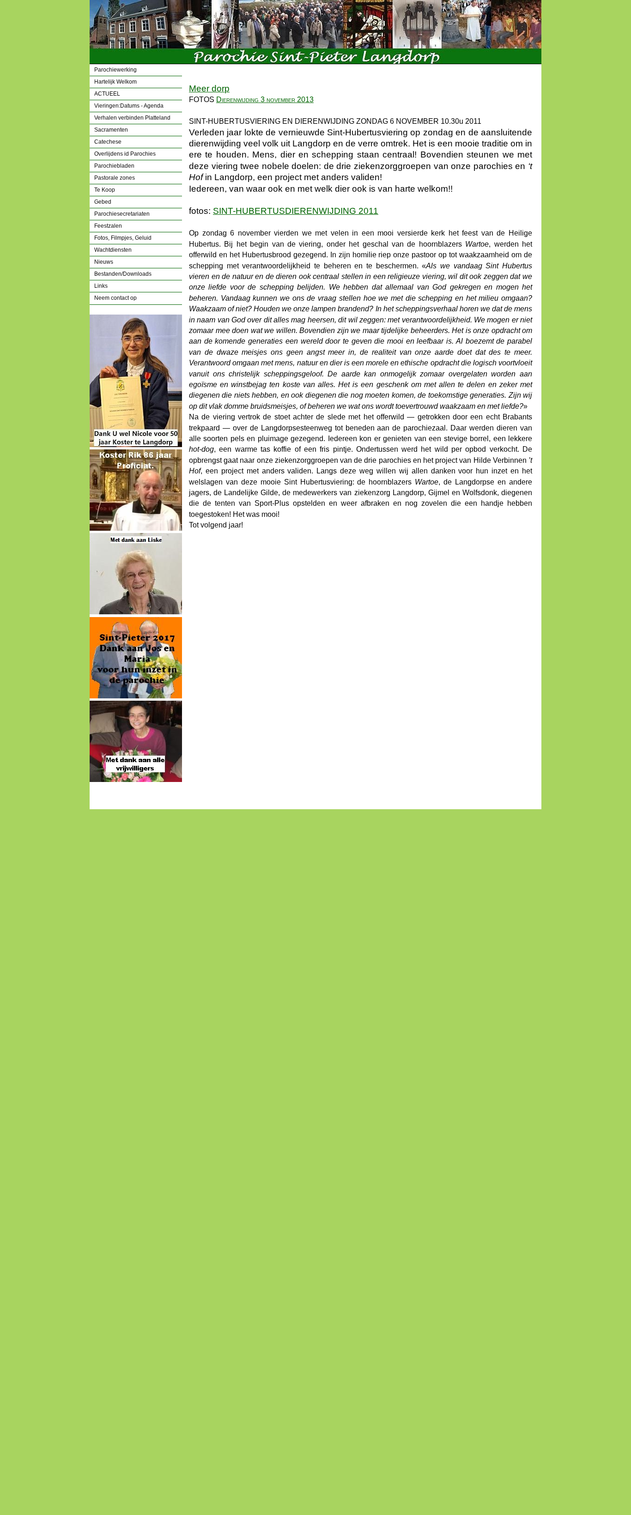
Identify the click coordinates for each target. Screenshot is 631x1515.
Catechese (107, 142)
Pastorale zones (114, 178)
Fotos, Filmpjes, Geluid (123, 238)
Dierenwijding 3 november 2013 (265, 99)
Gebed (102, 202)
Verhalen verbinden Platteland (132, 118)
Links (101, 286)
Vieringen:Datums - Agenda (129, 106)
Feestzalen (108, 226)
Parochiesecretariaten (122, 214)
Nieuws (103, 262)
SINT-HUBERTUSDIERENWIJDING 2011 (295, 211)
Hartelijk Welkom (115, 82)
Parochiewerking (115, 70)
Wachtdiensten (113, 250)
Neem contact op (115, 298)
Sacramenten (111, 130)
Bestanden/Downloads (123, 274)
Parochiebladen (114, 166)
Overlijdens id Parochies (125, 154)
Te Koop (104, 190)
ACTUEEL (107, 94)
